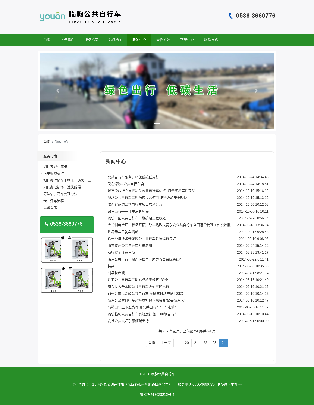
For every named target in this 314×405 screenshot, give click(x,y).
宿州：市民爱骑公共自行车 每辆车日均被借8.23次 (145, 293)
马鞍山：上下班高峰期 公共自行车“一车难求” (142, 307)
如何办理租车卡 (55, 166)
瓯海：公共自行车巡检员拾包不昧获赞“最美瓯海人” (146, 300)
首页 (47, 40)
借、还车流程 (53, 201)
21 (196, 343)
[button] (57, 91)
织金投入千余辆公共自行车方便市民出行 (138, 287)
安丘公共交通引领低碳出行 (128, 321)
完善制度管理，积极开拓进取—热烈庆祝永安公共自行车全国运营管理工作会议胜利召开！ (176, 225)
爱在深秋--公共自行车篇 (126, 184)
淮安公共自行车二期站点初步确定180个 (138, 280)
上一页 (166, 343)
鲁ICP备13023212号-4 (157, 394)
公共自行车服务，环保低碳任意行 (133, 177)
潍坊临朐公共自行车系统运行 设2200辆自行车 (143, 314)
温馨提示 (50, 208)
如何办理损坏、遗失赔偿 (62, 187)
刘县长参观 (116, 273)
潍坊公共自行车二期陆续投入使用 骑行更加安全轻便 (147, 198)
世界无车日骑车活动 (123, 232)
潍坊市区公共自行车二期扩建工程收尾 (137, 218)
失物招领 (163, 40)
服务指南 (91, 40)
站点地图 (115, 40)
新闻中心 (139, 40)
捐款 (111, 266)
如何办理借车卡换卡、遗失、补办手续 (72, 180)
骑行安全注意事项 (121, 252)
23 (214, 343)
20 (187, 343)
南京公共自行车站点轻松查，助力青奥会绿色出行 (145, 259)
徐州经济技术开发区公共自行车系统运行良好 (142, 239)
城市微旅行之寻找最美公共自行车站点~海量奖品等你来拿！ (153, 191)
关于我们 (67, 40)
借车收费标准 (53, 173)
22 (205, 343)
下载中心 (187, 40)
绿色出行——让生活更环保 (128, 211)
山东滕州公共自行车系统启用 (130, 245)
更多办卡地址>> (229, 384)
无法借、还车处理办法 (60, 194)
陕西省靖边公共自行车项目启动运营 (135, 204)
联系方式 (211, 40)
